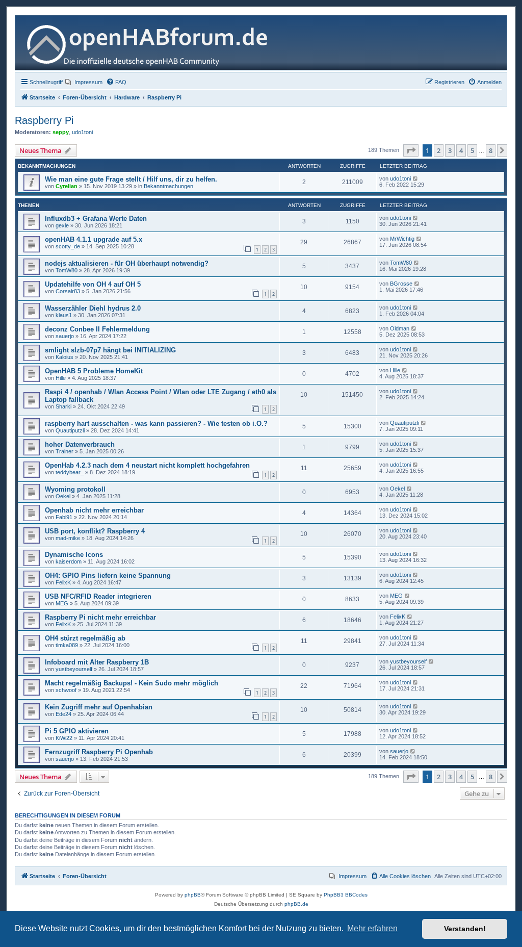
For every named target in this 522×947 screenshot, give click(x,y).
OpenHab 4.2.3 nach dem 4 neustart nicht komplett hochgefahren (147, 465)
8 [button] (490, 150)
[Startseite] (151, 42)
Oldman (399, 328)
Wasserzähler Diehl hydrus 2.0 (93, 308)
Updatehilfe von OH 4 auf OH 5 (93, 284)
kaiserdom (69, 561)
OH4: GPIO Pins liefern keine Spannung (108, 575)
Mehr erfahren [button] (372, 928)
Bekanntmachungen (168, 186)
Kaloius (64, 357)
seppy (61, 132)
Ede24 (63, 714)
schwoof (66, 690)
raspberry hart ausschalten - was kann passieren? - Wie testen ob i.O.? (156, 423)
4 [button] (461, 150)
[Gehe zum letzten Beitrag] (415, 178)
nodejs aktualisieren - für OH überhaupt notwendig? (126, 263)
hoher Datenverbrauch (80, 444)
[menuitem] (83, 82)
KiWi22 (64, 738)
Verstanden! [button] (465, 929)
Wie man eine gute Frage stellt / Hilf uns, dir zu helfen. (131, 179)
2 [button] (438, 150)
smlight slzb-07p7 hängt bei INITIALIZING (110, 350)
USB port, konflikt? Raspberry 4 (95, 531)
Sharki (63, 406)
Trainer (64, 451)
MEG (62, 603)
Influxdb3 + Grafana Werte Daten (96, 218)
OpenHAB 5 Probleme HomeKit (94, 371)
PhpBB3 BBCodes (346, 895)
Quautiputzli (70, 430)
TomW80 (66, 270)
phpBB (193, 895)
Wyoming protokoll (75, 489)
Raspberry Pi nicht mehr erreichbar (100, 617)
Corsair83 (68, 291)
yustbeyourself (74, 669)
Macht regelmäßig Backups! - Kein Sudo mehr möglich (131, 683)
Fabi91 (64, 517)
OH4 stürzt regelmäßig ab (85, 638)
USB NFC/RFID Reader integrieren (98, 596)
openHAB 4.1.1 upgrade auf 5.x (93, 239)
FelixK (63, 582)
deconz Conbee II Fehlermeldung (97, 329)
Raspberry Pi (44, 120)
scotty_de (68, 246)
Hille (61, 378)
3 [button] (450, 150)
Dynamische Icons (74, 554)
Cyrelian (66, 186)
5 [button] (472, 150)
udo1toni (82, 132)
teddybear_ (70, 472)
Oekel (63, 496)
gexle (62, 225)
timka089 (67, 645)
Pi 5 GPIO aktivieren (77, 731)
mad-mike (68, 538)
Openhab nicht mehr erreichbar (94, 510)
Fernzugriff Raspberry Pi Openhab (99, 752)
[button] (411, 150)
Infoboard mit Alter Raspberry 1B (97, 662)
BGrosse (401, 283)
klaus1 (64, 315)
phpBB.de (296, 904)
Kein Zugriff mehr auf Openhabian (98, 707)
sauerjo (65, 336)
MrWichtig (402, 239)
